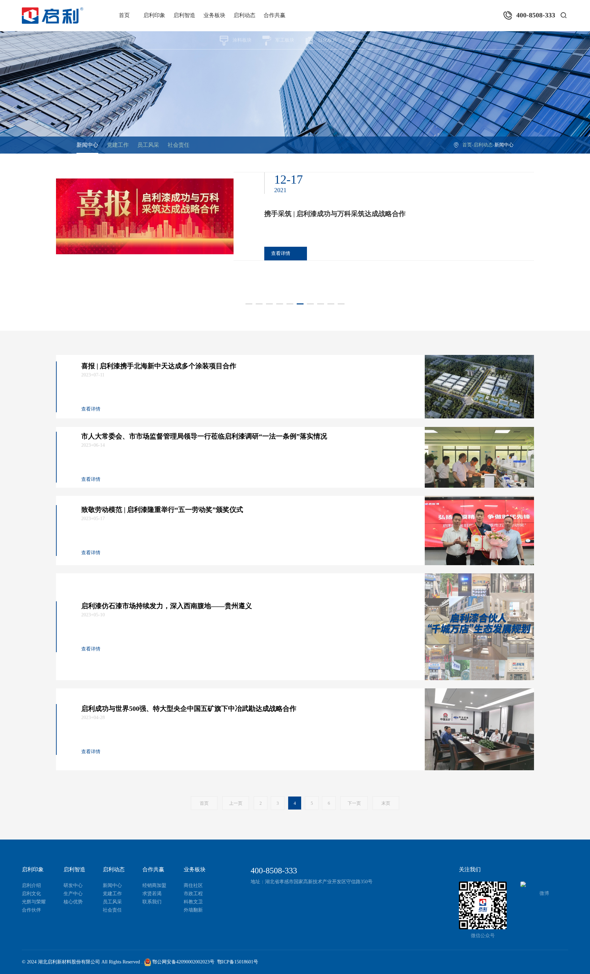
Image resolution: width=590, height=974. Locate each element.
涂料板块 (242, 40)
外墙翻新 (193, 910)
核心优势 (73, 901)
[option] (295, 224)
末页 (385, 803)
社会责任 (178, 145)
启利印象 (154, 15)
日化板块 (327, 40)
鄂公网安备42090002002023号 (182, 961)
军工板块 (284, 40)
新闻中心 (87, 145)
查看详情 (280, 261)
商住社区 (193, 885)
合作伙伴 (31, 910)
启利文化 (31, 893)
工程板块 (370, 40)
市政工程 (193, 893)
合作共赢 (274, 15)
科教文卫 (193, 901)
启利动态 (244, 15)
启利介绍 (31, 885)
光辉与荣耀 (34, 901)
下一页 (354, 803)
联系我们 (151, 901)
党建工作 (118, 145)
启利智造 (184, 15)
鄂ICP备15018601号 (237, 961)
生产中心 (73, 893)
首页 (124, 15)
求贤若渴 (151, 893)
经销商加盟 (154, 885)
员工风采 (148, 145)
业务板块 (214, 15)
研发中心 (73, 885)
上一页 (235, 803)
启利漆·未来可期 (289, 222)
